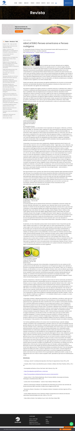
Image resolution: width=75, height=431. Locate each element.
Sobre (20, 3)
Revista (43, 3)
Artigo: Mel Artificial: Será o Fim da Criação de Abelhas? (10, 70)
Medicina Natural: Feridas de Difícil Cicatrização (9, 108)
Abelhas (26, 3)
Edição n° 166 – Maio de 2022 (10, 44)
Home (15, 3)
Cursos (38, 3)
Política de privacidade (67, 429)
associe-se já (68, 3)
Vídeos (32, 3)
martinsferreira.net (29, 52)
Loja (52, 3)
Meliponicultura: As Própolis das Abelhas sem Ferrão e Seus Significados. (10, 59)
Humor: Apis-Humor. (7, 117)
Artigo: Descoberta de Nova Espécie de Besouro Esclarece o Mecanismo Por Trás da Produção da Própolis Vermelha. (10, 100)
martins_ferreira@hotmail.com (47, 52)
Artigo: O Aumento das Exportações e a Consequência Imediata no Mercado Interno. (10, 51)
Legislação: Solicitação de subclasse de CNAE (9, 115)
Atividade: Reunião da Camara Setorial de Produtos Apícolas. (10, 77)
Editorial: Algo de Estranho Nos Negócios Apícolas (10, 46)
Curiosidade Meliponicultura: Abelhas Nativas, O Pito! (9, 105)
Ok (60, 429)
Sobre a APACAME (33, 419)
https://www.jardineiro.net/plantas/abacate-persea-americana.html (41, 374)
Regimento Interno (33, 422)
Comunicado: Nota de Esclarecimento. (8, 54)
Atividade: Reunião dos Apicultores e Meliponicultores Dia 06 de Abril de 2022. (10, 86)
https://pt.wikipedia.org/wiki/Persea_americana (36, 371)
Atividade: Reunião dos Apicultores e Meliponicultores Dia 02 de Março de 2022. (10, 81)
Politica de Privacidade (34, 424)
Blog (48, 3)
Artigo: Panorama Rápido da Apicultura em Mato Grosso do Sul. (10, 95)
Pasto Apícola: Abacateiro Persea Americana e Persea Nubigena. (9, 90)
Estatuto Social (32, 420)
